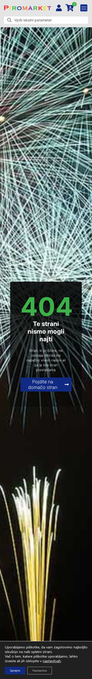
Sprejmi (15, 671)
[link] (27, 8)
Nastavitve (39, 671)
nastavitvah (52, 661)
